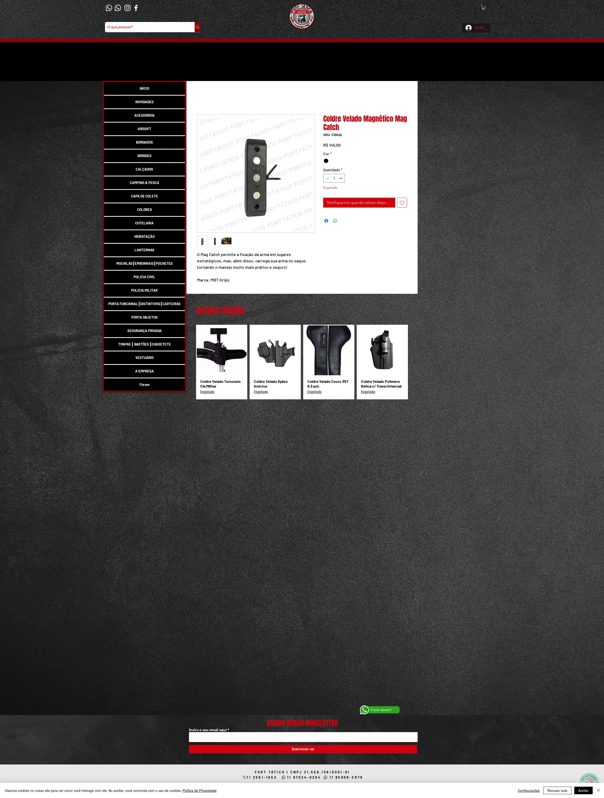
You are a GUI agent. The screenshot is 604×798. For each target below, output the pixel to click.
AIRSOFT (144, 129)
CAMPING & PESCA (144, 182)
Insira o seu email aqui (207, 730)
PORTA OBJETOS (144, 317)
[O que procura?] (197, 27)
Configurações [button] (529, 790)
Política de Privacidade (200, 790)
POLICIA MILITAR (144, 290)
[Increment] (341, 179)
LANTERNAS (144, 250)
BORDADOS (144, 142)
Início (201, 98)
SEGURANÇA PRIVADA (144, 331)
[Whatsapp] (109, 8)
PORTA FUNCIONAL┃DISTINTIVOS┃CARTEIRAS (144, 304)
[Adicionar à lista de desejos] (402, 203)
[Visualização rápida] (222, 356)
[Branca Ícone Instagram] (127, 8)
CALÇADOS (144, 169)
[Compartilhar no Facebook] (326, 221)
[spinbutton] (334, 179)
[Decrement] (327, 179)
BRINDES (144, 156)
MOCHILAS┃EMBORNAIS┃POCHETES (144, 263)
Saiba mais (205, 286)
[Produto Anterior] (189, 368)
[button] (484, 7)
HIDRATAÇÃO (144, 236)
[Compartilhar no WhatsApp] (335, 221)
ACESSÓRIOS (144, 115)
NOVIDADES (144, 102)
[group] (302, 367)
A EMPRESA (144, 371)
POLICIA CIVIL (144, 277)
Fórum (144, 384)
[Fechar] (598, 790)
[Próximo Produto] (415, 368)
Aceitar (583, 790)
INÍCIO (144, 88)
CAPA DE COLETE (144, 196)
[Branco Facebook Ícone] (136, 8)
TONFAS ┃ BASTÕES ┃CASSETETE (144, 344)
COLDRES (144, 209)
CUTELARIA (144, 223)
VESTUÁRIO (144, 357)
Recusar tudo (557, 790)
